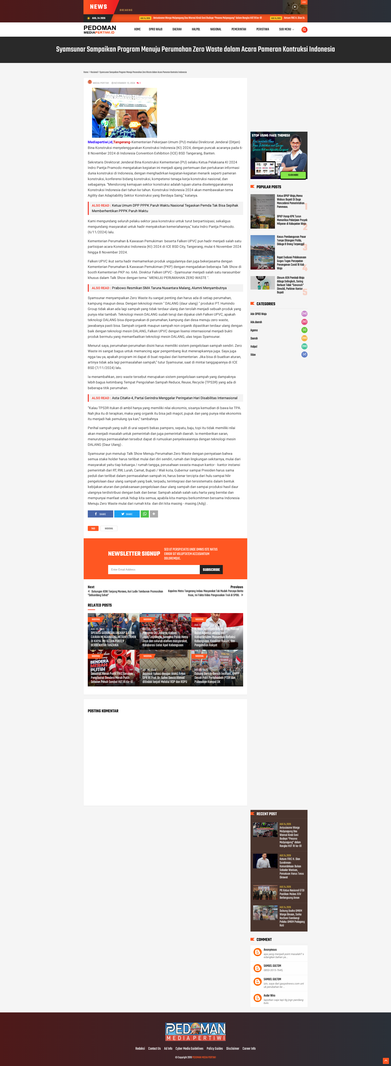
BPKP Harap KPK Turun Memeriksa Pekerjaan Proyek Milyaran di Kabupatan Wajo (292, 220)
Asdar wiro (269, 996)
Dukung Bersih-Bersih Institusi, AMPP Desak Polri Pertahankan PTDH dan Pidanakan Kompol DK (216, 678)
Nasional (109, 529)
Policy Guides (215, 1049)
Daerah (254, 338)
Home (137, 29)
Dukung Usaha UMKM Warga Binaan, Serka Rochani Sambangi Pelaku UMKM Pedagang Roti (292, 918)
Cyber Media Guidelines (189, 1049)
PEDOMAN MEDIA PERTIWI (204, 1057)
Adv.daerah (256, 322)
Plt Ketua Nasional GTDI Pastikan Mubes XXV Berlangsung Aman (292, 894)
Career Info (249, 1049)
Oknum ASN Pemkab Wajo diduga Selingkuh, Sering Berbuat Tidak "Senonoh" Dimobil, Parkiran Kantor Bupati (290, 285)
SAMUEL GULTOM (272, 966)
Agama (254, 330)
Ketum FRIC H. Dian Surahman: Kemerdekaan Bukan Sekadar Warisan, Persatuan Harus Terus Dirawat (292, 868)
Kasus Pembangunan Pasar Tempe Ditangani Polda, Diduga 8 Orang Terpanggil (291, 240)
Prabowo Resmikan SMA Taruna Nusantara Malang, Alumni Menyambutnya (169, 288)
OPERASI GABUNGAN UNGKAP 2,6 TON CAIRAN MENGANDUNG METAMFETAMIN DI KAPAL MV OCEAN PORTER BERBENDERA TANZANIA (113, 639)
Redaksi (140, 1049)
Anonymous (270, 950)
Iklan (253, 355)
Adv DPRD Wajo (258, 314)
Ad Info (168, 1049)
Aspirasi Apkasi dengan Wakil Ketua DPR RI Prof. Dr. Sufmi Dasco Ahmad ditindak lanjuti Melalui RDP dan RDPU (165, 678)
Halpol (253, 346)
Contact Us (154, 1049)
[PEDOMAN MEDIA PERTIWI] (195, 1040)
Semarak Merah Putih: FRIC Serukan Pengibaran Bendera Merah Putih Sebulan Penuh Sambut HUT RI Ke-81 (112, 678)
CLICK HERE (293, 175)
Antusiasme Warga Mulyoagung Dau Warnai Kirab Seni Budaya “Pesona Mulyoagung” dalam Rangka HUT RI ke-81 (191, 18)
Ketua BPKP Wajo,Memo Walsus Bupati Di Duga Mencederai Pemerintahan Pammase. (290, 201)
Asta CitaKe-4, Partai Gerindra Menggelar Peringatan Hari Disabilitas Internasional (174, 398)
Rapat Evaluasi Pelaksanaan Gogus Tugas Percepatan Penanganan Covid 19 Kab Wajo (291, 263)
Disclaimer (232, 1049)
